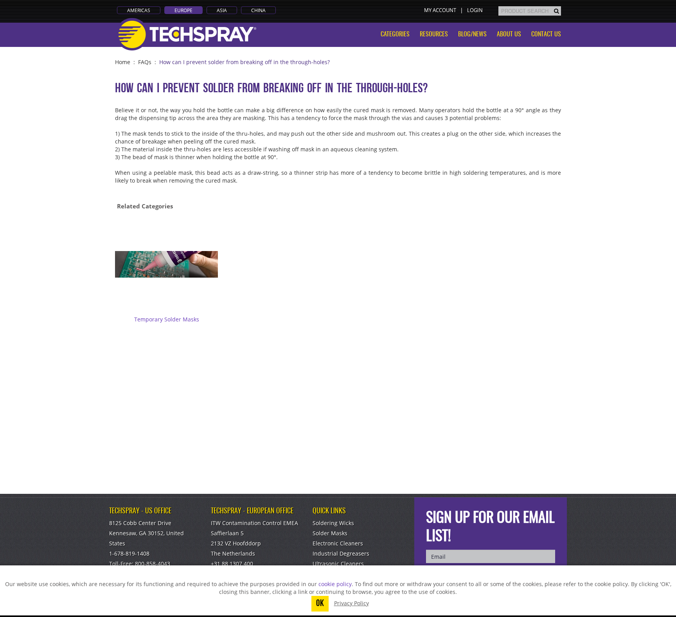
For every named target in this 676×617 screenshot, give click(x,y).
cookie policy (335, 584)
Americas (138, 10)
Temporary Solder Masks (166, 319)
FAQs (144, 62)
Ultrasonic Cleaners (338, 563)
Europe (183, 10)
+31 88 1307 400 (232, 563)
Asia (222, 10)
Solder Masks (330, 533)
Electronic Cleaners (338, 543)
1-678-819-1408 (129, 553)
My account (440, 10)
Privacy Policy (351, 603)
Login (475, 10)
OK (320, 603)
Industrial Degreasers (341, 553)
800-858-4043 (152, 563)
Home (122, 62)
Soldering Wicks (333, 523)
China (258, 10)
